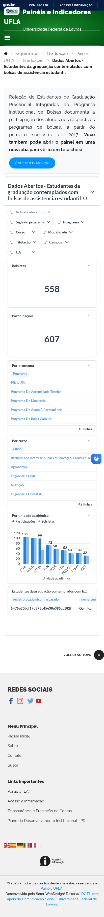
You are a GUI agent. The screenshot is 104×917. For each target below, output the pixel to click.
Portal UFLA (18, 791)
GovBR (9, 5)
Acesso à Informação (26, 801)
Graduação (57, 53)
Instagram (19, 701)
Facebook (11, 701)
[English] (7, 845)
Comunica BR (38, 5)
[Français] (33, 845)
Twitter (31, 701)
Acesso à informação (76, 5)
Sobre (13, 745)
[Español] (13, 845)
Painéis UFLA (51, 888)
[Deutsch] (20, 845)
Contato (14, 755)
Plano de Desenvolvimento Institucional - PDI (47, 820)
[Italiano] (26, 845)
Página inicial (26, 53)
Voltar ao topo (77, 655)
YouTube (39, 701)
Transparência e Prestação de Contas (40, 811)
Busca (13, 765)
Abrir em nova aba (32, 162)
